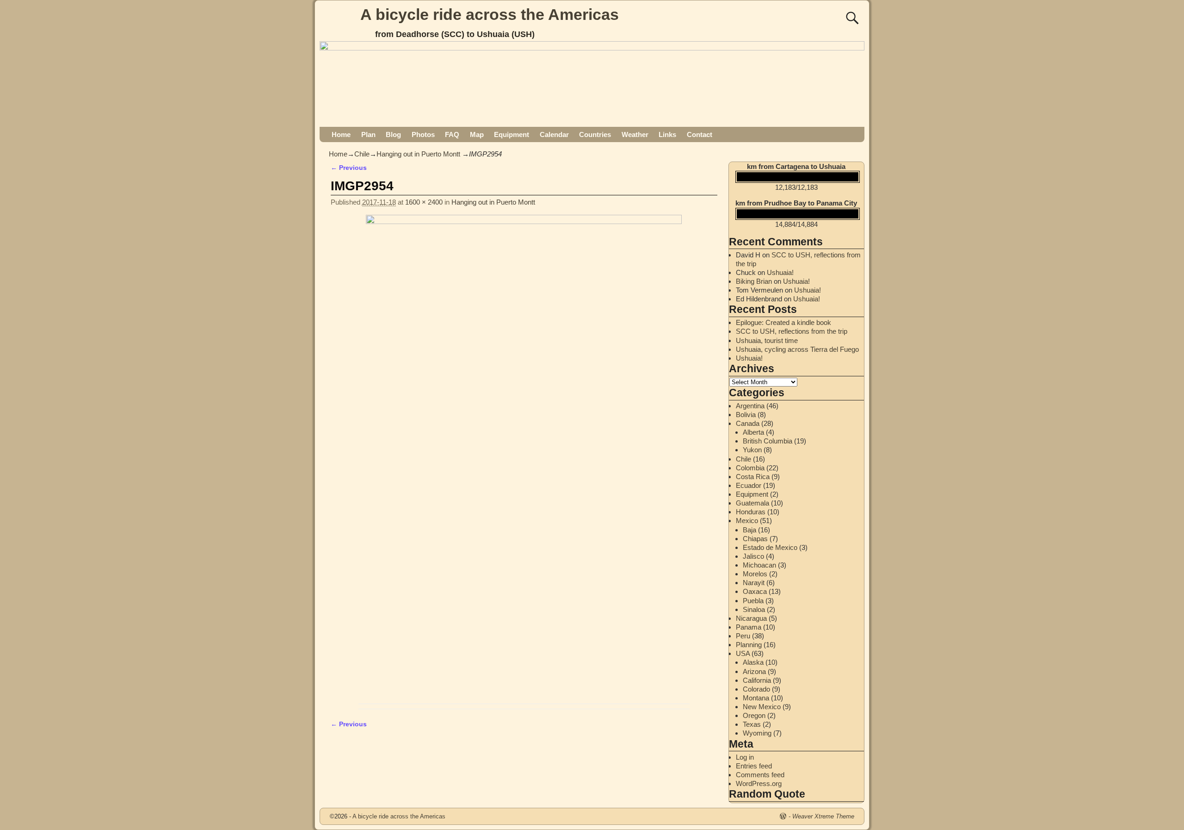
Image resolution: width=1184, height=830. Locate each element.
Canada (747, 423)
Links (667, 134)
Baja (749, 530)
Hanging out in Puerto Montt (418, 154)
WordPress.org (759, 783)
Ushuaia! (780, 272)
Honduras (750, 512)
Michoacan (759, 565)
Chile (362, 154)
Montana (756, 698)
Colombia (750, 468)
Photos (423, 134)
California (757, 680)
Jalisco (753, 556)
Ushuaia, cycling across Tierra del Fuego (797, 349)
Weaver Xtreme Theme (823, 816)
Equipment (511, 134)
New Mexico (762, 707)
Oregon (754, 715)
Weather (635, 134)
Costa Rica (753, 477)
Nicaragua (751, 618)
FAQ (452, 134)
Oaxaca (755, 591)
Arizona (754, 671)
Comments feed (760, 775)
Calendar (554, 134)
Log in (745, 757)
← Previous (349, 167)
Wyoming (757, 733)
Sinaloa (754, 609)
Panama (748, 627)
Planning (749, 645)
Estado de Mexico (770, 547)
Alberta (753, 432)
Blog (393, 134)
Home (341, 134)
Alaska (753, 662)
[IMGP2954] (524, 457)
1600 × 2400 (424, 202)
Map (477, 134)
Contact (699, 134)
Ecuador (748, 485)
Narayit (754, 583)
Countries (595, 134)
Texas (752, 724)
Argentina (750, 406)
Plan (368, 134)
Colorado (756, 689)
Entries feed (754, 766)
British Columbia (767, 441)
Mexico (747, 520)
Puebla (753, 601)
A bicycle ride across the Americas (489, 14)
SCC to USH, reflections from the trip (791, 331)
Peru (743, 636)
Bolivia (746, 414)
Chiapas (755, 539)
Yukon (752, 450)
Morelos (755, 574)
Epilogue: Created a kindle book (783, 322)
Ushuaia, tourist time (767, 340)
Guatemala (752, 503)
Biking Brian (754, 281)
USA (743, 653)
